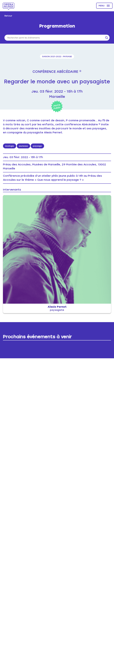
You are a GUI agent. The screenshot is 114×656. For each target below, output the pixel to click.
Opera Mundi (8, 6)
